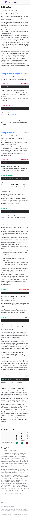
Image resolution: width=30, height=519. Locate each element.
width (12, 212)
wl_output (13, 116)
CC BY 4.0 (12, 516)
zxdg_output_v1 (25, 108)
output (2, 116)
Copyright (6, 448)
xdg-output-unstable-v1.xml (10, 10)
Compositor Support (9, 429)
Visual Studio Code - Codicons (10, 514)
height (21, 212)
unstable (14, 9)
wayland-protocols (5, 9)
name (6, 320)
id (13, 108)
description (14, 379)
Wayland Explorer (9, 506)
